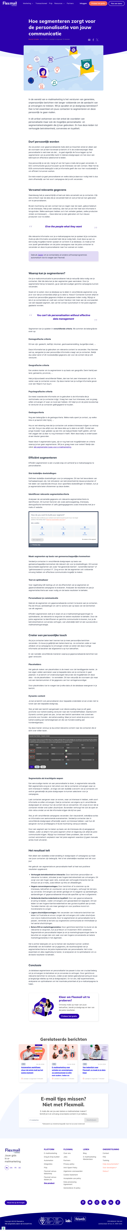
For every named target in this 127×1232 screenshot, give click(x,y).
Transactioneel (41, 3)
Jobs (65, 1157)
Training (106, 1160)
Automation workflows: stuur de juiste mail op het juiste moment (32, 1070)
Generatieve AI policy (72, 1188)
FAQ (104, 1157)
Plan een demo (116, 3)
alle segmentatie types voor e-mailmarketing (52, 447)
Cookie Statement (71, 1175)
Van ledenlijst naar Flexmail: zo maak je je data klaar (94, 1070)
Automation (48, 1160)
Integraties (48, 1164)
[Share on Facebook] (93, 39)
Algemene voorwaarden (73, 1171)
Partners (70, 3)
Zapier (40, 255)
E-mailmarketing (50, 1153)
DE (20, 1168)
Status (105, 1171)
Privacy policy (69, 1164)
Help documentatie (110, 1164)
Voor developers (109, 1168)
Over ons (67, 1153)
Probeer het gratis (98, 3)
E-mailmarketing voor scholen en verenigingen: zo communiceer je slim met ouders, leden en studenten (62, 1072)
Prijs (50, 3)
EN (11, 1168)
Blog (85, 1153)
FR (15, 1168)
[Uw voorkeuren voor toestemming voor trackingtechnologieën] (3, 1228)
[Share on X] (97, 39)
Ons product (49, 1183)
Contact (106, 1153)
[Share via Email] (89, 39)
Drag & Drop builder (52, 1157)
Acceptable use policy (72, 1178)
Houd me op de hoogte (16, 1203)
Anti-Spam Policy (70, 1168)
